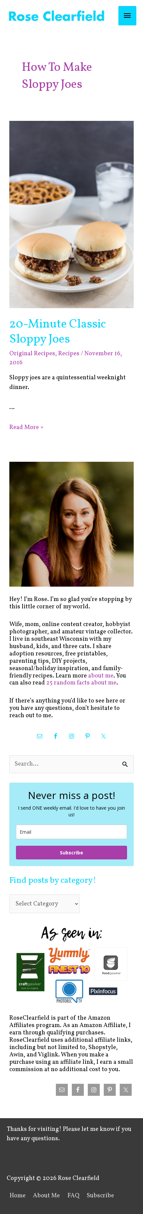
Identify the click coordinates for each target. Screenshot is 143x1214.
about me (100, 676)
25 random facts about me (81, 683)
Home (18, 1196)
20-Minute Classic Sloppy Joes (57, 332)
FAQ (73, 1196)
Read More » (26, 427)
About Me (46, 1196)
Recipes (68, 354)
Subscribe (71, 852)
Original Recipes (32, 354)
